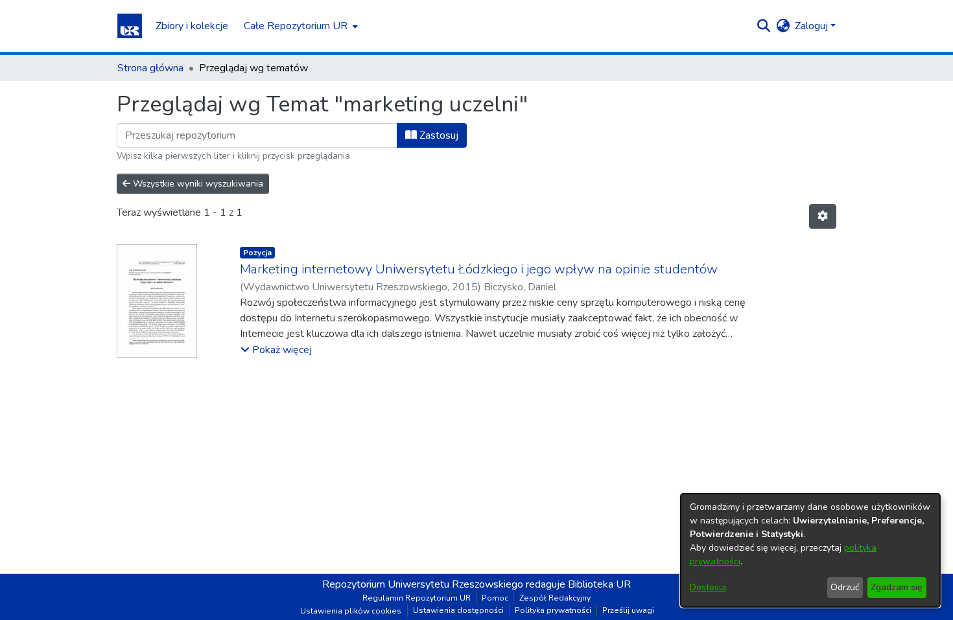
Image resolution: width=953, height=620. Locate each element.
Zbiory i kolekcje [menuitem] (192, 26)
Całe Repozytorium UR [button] (295, 26)
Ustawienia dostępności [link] (458, 610)
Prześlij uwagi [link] (628, 610)
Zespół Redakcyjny (555, 598)
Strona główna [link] (150, 68)
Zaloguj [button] (812, 26)
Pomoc (495, 598)
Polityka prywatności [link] (553, 610)
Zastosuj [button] (437, 135)
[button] (130, 26)
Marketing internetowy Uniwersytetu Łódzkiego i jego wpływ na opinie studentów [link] (479, 269)
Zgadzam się (897, 587)
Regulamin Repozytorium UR (416, 598)
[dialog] (810, 550)
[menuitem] (299, 26)
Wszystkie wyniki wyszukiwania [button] (196, 184)
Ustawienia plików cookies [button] (350, 611)
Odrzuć (844, 587)
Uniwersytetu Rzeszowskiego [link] (455, 584)
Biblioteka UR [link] (599, 584)
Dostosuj (708, 587)
